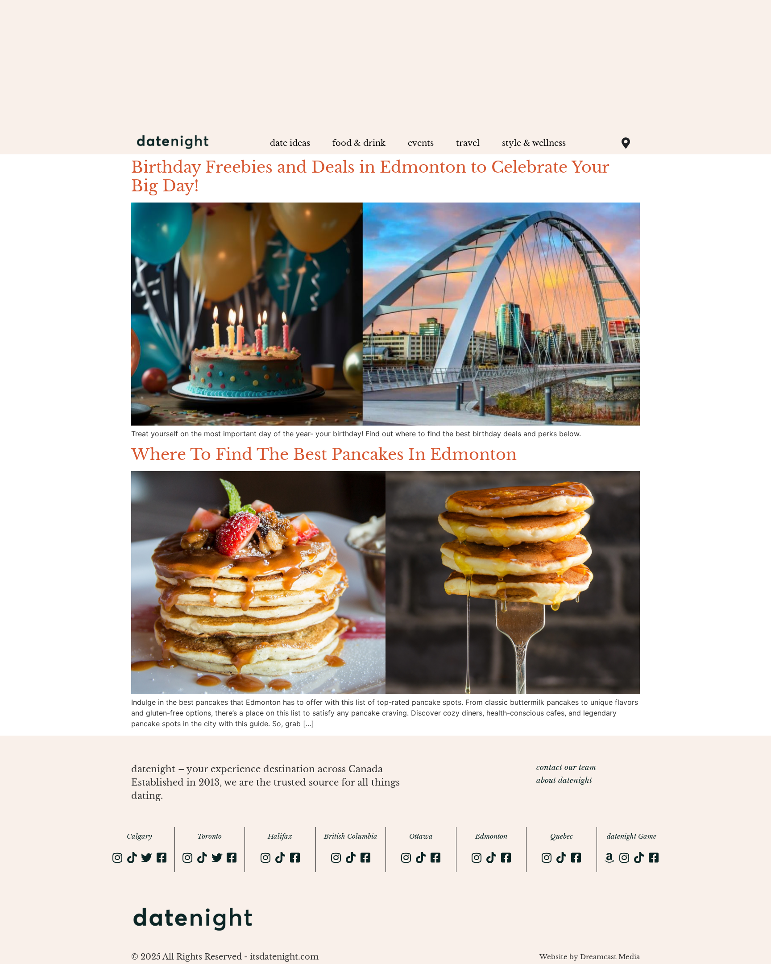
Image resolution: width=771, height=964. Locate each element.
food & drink (359, 143)
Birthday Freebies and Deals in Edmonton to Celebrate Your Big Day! (370, 176)
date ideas (290, 143)
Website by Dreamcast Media (589, 956)
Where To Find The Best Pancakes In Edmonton (324, 454)
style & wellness (534, 143)
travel (468, 143)
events (421, 143)
